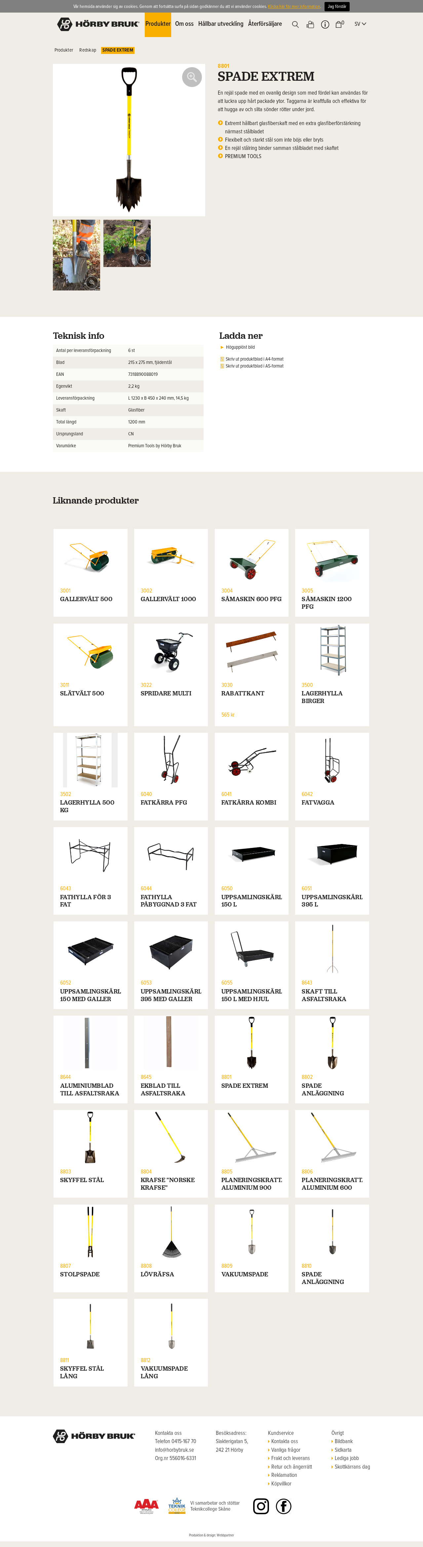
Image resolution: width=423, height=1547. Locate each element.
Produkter (64, 50)
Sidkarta (343, 1450)
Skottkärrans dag (352, 1467)
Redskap (87, 50)
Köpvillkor (281, 1484)
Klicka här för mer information (294, 7)
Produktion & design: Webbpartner (211, 1535)
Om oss (184, 24)
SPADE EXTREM (117, 50)
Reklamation (284, 1475)
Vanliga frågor (285, 1450)
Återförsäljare (265, 24)
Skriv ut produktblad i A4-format (255, 359)
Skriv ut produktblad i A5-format (255, 366)
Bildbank (344, 1441)
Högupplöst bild (240, 347)
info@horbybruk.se (174, 1450)
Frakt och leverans (290, 1458)
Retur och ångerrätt (291, 1467)
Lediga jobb (347, 1458)
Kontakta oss (284, 1441)
